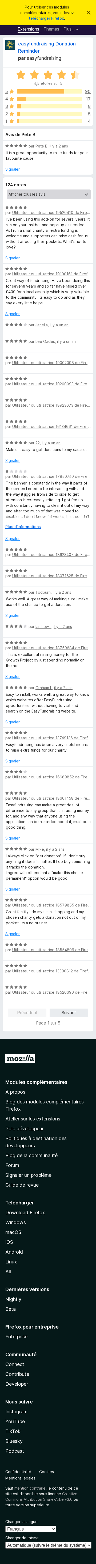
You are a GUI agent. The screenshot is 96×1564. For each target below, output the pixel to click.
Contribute (17, 1374)
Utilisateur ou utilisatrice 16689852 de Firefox (52, 777)
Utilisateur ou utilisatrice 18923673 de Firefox (52, 405)
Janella (41, 325)
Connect (14, 1364)
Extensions (28, 29)
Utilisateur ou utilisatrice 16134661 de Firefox (52, 426)
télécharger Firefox (46, 18)
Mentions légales (20, 1478)
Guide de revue (22, 1185)
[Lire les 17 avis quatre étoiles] (49, 99)
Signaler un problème (28, 1175)
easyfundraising (44, 58)
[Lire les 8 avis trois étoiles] (49, 106)
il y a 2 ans (59, 146)
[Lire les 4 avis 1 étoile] (49, 121)
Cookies (46, 1471)
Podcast (14, 1451)
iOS (9, 1242)
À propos (15, 1092)
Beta (10, 1309)
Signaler (12, 169)
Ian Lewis (43, 626)
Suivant (69, 1012)
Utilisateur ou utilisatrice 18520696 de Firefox (52, 992)
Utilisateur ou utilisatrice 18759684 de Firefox (53, 648)
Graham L (43, 687)
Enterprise (16, 1336)
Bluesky (14, 1441)
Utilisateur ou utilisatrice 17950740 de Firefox (52, 476)
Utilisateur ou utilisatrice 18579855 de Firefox (53, 905)
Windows (15, 1222)
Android (14, 1252)
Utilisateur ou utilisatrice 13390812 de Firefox (52, 971)
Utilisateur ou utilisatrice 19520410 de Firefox (52, 212)
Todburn (43, 592)
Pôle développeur (24, 1128)
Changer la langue (21, 1521)
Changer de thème (22, 1538)
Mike (39, 849)
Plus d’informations (23, 526)
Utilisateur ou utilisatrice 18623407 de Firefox (52, 554)
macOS (13, 1232)
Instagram (16, 1411)
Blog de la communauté (31, 1155)
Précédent (27, 1012)
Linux (11, 1261)
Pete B (41, 146)
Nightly (13, 1299)
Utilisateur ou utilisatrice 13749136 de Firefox (52, 738)
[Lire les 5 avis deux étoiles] (49, 114)
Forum (12, 1165)
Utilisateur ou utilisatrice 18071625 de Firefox (52, 576)
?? (37, 443)
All (8, 1271)
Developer (16, 1384)
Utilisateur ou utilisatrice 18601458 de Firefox (52, 798)
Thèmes (51, 29)
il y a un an (59, 325)
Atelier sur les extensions (32, 1119)
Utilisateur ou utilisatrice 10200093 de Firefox (52, 384)
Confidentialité (18, 1471)
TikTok (13, 1431)
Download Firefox (25, 1212)
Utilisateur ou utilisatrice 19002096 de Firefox (52, 362)
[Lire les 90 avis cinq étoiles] (49, 91)
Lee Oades (45, 341)
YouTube (15, 1421)
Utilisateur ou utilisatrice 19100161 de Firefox (52, 274)
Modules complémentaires (36, 1082)
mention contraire (30, 1488)
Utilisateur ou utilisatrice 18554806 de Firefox (53, 949)
